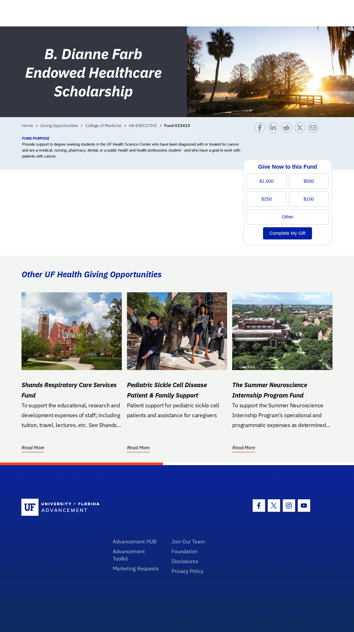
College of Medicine (103, 125)
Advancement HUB (135, 541)
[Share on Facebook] (261, 129)
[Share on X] (301, 129)
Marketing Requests (136, 568)
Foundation (184, 551)
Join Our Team (188, 541)
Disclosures (185, 561)
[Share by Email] (314, 129)
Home (27, 125)
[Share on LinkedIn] (274, 129)
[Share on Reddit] (287, 129)
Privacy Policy (187, 570)
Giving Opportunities (59, 125)
